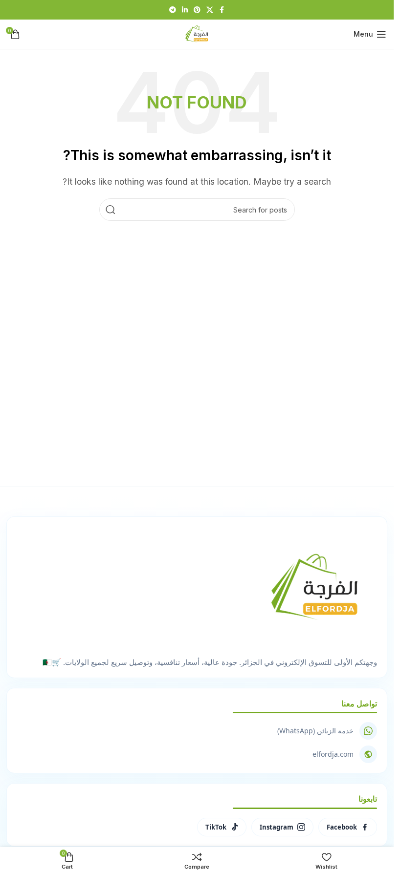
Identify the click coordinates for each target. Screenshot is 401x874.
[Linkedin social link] (185, 10)
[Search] (110, 209)
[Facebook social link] (222, 10)
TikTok (215, 827)
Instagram (276, 827)
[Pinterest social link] (197, 10)
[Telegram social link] (172, 10)
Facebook (342, 827)
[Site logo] (197, 33)
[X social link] (209, 10)
